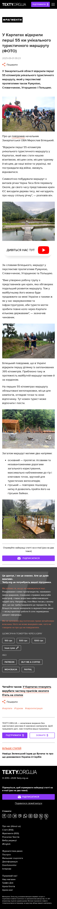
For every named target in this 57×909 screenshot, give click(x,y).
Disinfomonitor (9, 865)
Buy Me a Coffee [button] (30, 662)
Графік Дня (7, 882)
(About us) (16, 826)
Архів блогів (8, 886)
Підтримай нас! (9, 875)
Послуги (6, 854)
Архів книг (7, 890)
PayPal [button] (28, 669)
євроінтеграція (34, 708)
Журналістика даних (12, 851)
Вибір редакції (9, 840)
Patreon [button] (9, 662)
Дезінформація (10, 861)
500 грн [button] (23, 640)
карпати (8, 708)
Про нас (6, 826)
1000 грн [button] (38, 640)
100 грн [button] (8, 640)
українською (21, 901)
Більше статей (11, 748)
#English (6, 844)
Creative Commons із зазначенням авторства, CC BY (30, 899)
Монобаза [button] (11, 669)
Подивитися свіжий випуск (28, 803)
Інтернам (6, 868)
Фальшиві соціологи (12, 858)
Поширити (12, 64)
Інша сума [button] (10, 648)
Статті (5, 829)
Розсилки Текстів (10, 837)
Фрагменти (7, 833)
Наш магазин (8, 879)
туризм (19, 708)
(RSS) (10, 829)
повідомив (18, 136)
